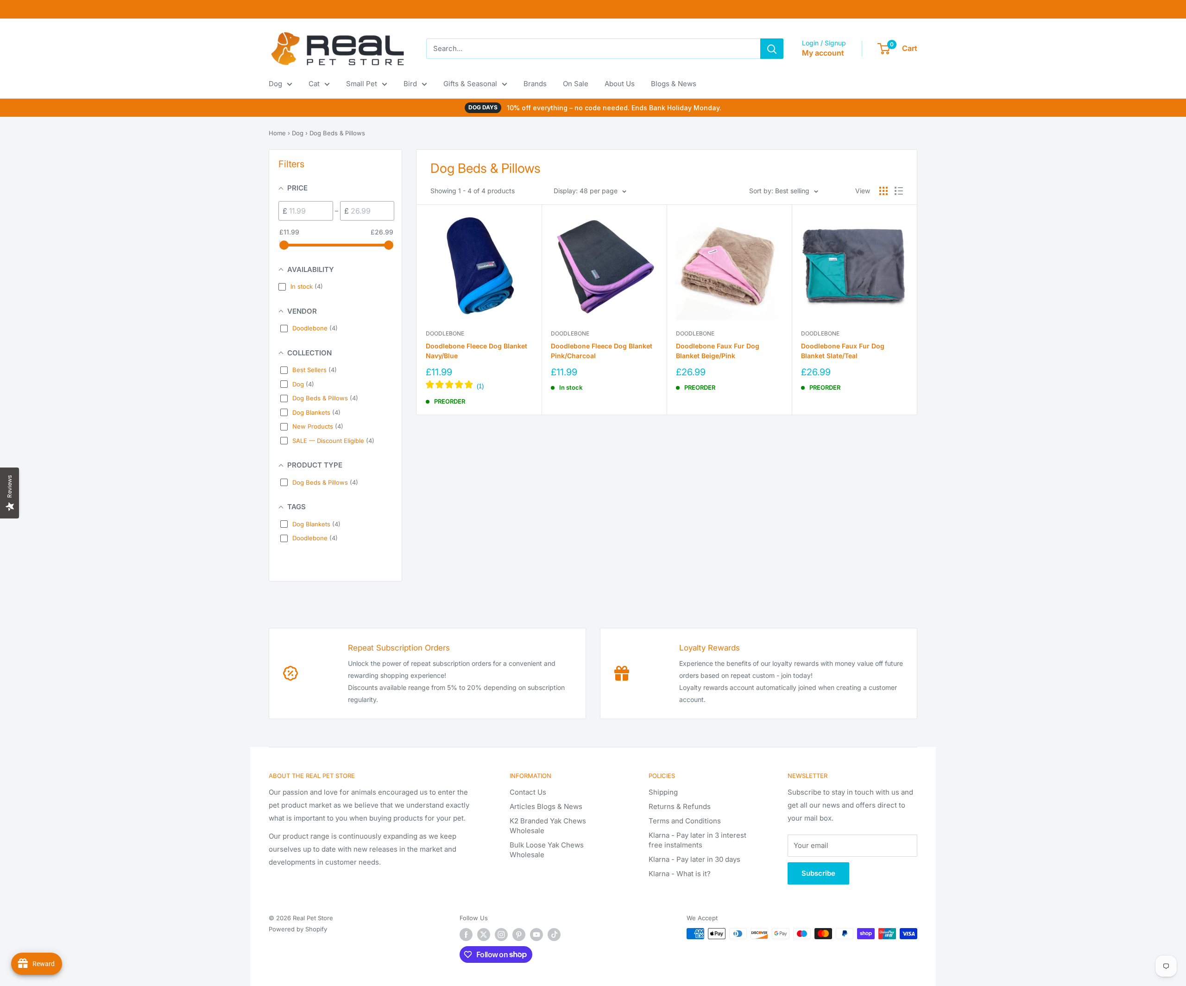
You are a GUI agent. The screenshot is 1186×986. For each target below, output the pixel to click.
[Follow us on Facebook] (466, 934)
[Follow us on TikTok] (554, 934)
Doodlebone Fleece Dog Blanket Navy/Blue (476, 351)
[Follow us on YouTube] (536, 934)
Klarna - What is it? (680, 873)
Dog (275, 83)
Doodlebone (445, 333)
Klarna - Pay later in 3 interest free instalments (697, 840)
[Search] (771, 48)
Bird (410, 83)
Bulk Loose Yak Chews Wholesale (547, 850)
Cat (314, 83)
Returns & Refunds (680, 806)
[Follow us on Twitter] (483, 934)
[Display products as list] (899, 191)
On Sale (575, 83)
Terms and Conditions (685, 820)
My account (823, 52)
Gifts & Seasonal (470, 83)
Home (277, 133)
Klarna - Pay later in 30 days (694, 859)
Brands (535, 83)
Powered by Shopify (298, 929)
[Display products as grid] (883, 191)
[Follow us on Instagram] (501, 934)
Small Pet (361, 83)
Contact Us (528, 792)
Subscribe (818, 873)
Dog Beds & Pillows (337, 133)
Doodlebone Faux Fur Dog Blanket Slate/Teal (842, 351)
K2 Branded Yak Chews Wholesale (548, 825)
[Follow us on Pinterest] (518, 934)
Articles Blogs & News (546, 806)
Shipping (663, 792)
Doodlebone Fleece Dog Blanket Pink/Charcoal (601, 351)
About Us (620, 83)
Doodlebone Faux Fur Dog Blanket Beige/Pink (717, 351)
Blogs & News (673, 83)
